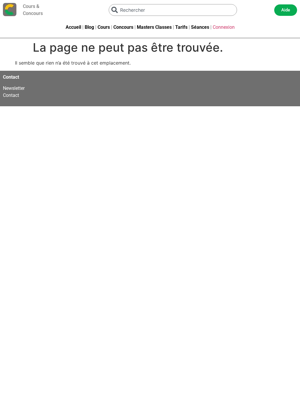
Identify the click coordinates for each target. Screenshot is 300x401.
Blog (89, 27)
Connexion (224, 27)
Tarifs (181, 27)
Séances (200, 27)
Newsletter (14, 88)
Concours (123, 27)
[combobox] (173, 10)
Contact (11, 95)
